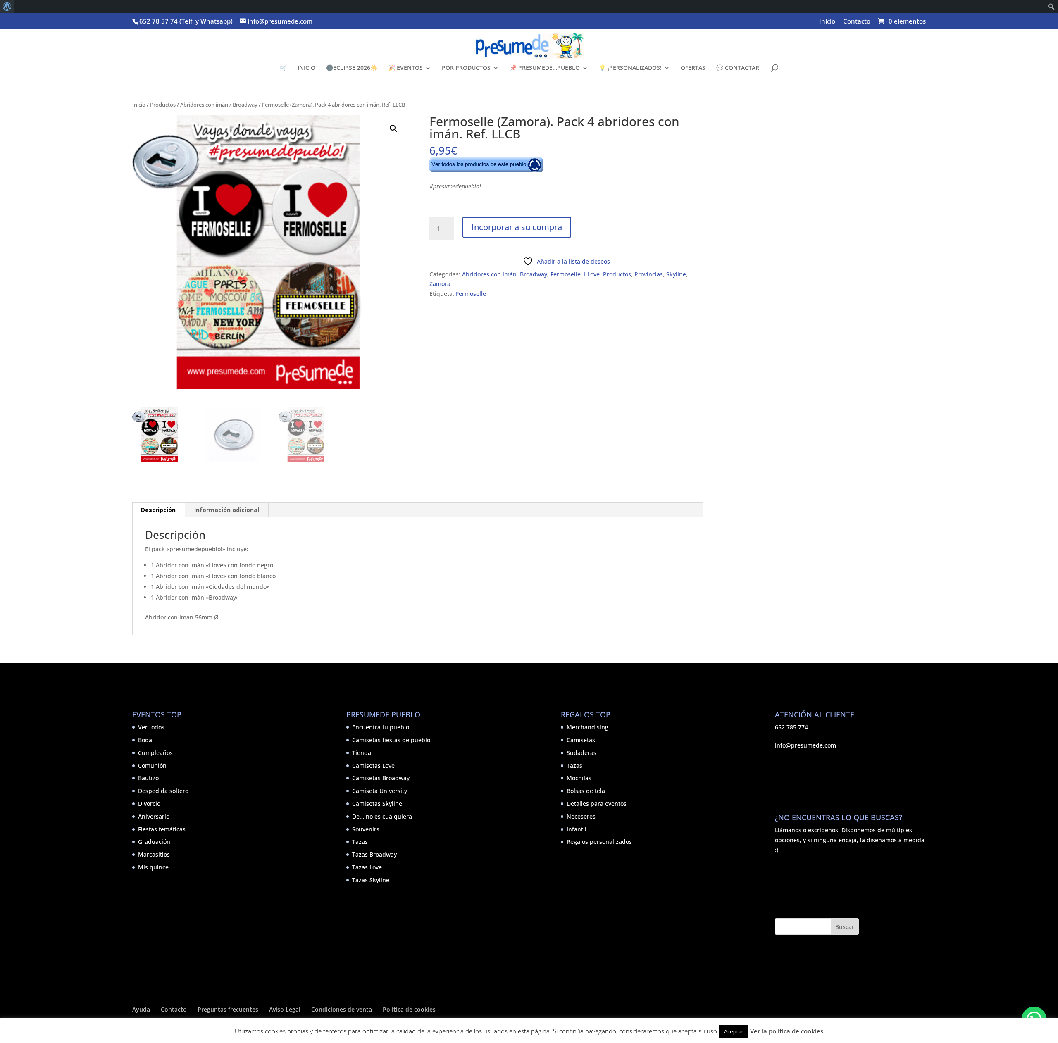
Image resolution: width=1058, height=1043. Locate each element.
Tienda (361, 753)
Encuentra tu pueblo (380, 727)
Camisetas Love (373, 765)
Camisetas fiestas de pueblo (391, 740)
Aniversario (153, 816)
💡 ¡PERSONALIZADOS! (630, 68)
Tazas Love (367, 867)
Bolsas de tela (586, 791)
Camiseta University (379, 791)
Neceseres (581, 816)
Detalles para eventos (597, 803)
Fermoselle (565, 274)
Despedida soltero (163, 791)
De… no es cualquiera (382, 816)
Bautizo (148, 778)
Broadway (245, 104)
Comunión (152, 765)
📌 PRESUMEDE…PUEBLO (545, 68)
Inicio (827, 21)
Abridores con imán (204, 104)
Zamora (439, 284)
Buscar (844, 927)
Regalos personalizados (599, 841)
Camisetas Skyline (377, 803)
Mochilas (579, 778)
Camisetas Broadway (381, 778)
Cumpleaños (155, 753)
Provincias (648, 274)
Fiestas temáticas (162, 829)
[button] (393, 128)
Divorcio (149, 803)
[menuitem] (7, 6)
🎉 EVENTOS (405, 68)
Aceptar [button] (733, 1031)
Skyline (676, 274)
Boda (145, 740)
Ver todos (151, 727)
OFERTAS (693, 68)
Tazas (360, 841)
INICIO (306, 68)
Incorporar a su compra (517, 227)
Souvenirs (365, 829)
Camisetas (581, 740)
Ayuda (141, 1009)
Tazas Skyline (370, 880)
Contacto (856, 21)
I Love (592, 274)
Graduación (154, 841)
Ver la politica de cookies (786, 1031)
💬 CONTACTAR (737, 68)
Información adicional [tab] (226, 510)
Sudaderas (581, 753)
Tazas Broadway (374, 854)
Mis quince (153, 867)
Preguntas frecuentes (228, 1009)
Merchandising (587, 727)
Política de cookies (409, 1009)
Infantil (576, 829)
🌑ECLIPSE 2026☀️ (351, 68)
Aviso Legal (284, 1009)
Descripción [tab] (158, 510)
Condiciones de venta (341, 1009)
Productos (163, 104)
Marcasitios (154, 854)
